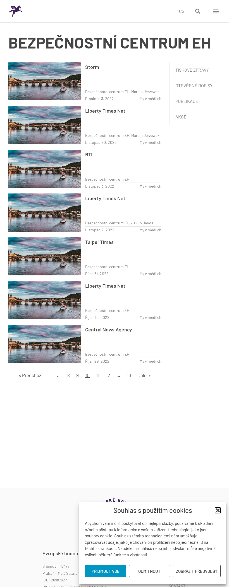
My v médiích (150, 98)
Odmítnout (149, 571)
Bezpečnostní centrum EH (107, 91)
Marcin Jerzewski (146, 91)
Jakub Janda (142, 222)
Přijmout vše (106, 571)
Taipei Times (99, 242)
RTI (88, 154)
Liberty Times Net (105, 111)
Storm (92, 67)
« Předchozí (30, 375)
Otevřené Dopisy (194, 85)
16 (129, 375)
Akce (181, 116)
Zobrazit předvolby (197, 571)
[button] (218, 510)
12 (108, 375)
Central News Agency (108, 329)
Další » (144, 375)
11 (97, 375)
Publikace (186, 101)
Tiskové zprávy (192, 69)
